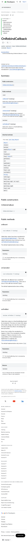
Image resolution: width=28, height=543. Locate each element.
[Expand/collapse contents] (10, 19)
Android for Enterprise (6, 411)
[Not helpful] (13, 15)
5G (2, 441)
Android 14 (3, 471)
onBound (5, 99)
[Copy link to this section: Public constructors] (19, 200)
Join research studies (6, 507)
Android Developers (5, 12)
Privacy (3, 439)
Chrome (3, 519)
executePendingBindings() (17, 69)
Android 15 (3, 468)
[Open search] (17, 2)
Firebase (3, 521)
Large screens (4, 448)
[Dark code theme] (26, 209)
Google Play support (6, 505)
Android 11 (3, 478)
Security (3, 414)
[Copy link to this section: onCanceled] (10, 268)
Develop (13, 12)
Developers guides (5, 486)
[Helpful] (10, 15)
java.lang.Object (5, 52)
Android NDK (4, 494)
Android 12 (3, 475)
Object (9, 48)
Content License (18, 390)
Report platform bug (6, 500)
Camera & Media (5, 437)
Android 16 (3, 466)
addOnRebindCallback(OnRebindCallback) (14, 66)
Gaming (3, 429)
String (6, 174)
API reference (6, 7)
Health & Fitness (5, 434)
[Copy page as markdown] (7, 42)
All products (4, 526)
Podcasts (3, 423)
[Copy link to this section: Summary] (10, 76)
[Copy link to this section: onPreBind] (9, 309)
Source (3, 416)
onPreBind (6, 124)
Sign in (24, 1)
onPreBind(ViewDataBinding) (11, 115)
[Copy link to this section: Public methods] (16, 219)
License (8, 532)
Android (3, 409)
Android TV (3, 457)
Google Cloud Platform (6, 524)
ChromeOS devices (5, 452)
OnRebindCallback (8, 85)
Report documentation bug (7, 502)
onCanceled (6, 110)
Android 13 (3, 473)
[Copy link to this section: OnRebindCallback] (15, 205)
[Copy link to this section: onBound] (8, 225)
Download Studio (5, 491)
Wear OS (3, 450)
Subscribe (20, 535)
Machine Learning (5, 432)
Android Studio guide (6, 484)
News (2, 418)
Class (8, 156)
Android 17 (3, 463)
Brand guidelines (15, 532)
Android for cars (5, 455)
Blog (2, 421)
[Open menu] (2, 2)
